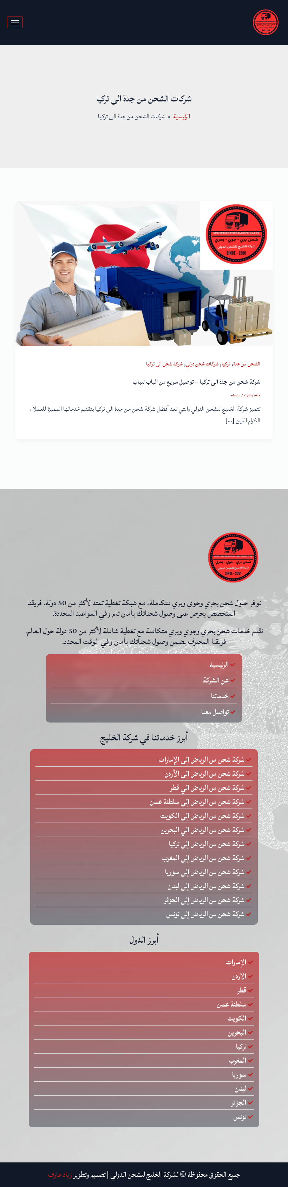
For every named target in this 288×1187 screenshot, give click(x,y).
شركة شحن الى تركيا (164, 364)
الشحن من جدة (246, 364)
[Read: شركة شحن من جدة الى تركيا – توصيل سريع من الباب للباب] (144, 273)
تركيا (226, 364)
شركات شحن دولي (202, 364)
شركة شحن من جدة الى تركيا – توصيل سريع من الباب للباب (196, 382)
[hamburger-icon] (15, 22)
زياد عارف (60, 1175)
